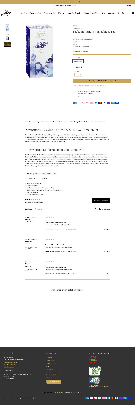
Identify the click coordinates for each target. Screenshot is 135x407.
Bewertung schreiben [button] (101, 201)
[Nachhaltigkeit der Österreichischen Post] (107, 370)
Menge (77, 71)
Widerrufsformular (51, 363)
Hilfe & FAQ (49, 378)
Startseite (75, 25)
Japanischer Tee (50, 13)
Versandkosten (85, 46)
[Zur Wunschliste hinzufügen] (2, 2)
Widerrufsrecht (50, 360)
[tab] (102, 209)
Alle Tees (24, 13)
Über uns (111, 13)
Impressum (49, 357)
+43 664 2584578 (9, 364)
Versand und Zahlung (51, 375)
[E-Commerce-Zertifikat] (107, 380)
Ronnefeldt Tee (35, 13)
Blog (103, 13)
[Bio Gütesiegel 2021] (107, 360)
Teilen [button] (74, 229)
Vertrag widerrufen (54, 381)
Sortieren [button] (28, 209)
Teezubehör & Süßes (91, 13)
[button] (102, 39)
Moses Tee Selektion (74, 13)
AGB (47, 366)
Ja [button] (66, 229)
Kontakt (45, 178)
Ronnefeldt (78, 28)
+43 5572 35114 (9, 367)
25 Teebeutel (78, 61)
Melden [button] (70, 229)
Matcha (61, 13)
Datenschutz (49, 369)
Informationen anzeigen (83, 96)
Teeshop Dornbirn (69, 5)
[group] (35, 199)
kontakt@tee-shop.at (10, 362)
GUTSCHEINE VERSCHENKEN (99, 386)
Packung (76, 57)
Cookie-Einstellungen (51, 372)
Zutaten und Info (31, 178)
